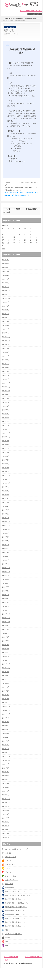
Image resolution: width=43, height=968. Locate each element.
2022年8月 (5, 444)
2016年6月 (5, 729)
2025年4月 (5, 321)
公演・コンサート (11, 880)
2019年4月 (5, 598)
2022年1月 (5, 471)
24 (3, 243)
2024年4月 (5, 367)
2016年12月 (6, 706)
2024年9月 (5, 348)
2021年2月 (5, 514)
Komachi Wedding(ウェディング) (16, 849)
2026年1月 (5, 287)
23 (36, 240)
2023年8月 (5, 398)
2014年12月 (6, 799)
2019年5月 (5, 595)
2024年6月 (5, 360)
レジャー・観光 (10, 876)
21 (25, 240)
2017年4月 (5, 691)
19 (14, 240)
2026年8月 (5, 260)
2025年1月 (5, 333)
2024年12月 (6, 337)
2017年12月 (6, 660)
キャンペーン (10, 864)
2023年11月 (6, 387)
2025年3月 (5, 325)
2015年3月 (5, 787)
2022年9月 (5, 441)
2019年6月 (5, 591)
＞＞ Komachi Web (11, 957)
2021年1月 (5, 518)
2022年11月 (6, 433)
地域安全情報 (19, 18)
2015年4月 (5, 783)
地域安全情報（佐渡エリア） (15, 899)
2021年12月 (6, 475)
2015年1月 (5, 795)
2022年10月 (6, 437)
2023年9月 (5, 394)
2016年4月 (5, 737)
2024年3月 (5, 371)
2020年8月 (5, 537)
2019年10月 (6, 575)
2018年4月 (5, 645)
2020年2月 (5, 560)
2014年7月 (5, 818)
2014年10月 (6, 806)
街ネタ (7, 945)
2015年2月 (5, 791)
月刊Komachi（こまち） (13, 934)
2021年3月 (5, 510)
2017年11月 (6, 664)
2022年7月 (5, 448)
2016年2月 (5, 745)
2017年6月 (5, 683)
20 (19, 240)
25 (8, 243)
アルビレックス (10, 857)
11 (8, 237)
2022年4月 (5, 460)
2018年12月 (6, 614)
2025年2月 (5, 329)
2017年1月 (5, 702)
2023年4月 (5, 414)
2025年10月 (6, 298)
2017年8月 (5, 675)
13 (19, 237)
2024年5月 (5, 364)
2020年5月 (5, 548)
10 (3, 237)
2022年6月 (5, 452)
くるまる (8, 853)
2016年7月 (5, 725)
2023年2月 (5, 421)
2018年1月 (5, 656)
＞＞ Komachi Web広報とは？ (31, 11)
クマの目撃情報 (33, 209)
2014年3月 (5, 833)
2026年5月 (5, 271)
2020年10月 (6, 529)
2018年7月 (5, 633)
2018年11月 (6, 618)
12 (14, 237)
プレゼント (9, 872)
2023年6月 (5, 406)
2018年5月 (5, 641)
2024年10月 (6, 344)
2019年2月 (5, 606)
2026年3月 (5, 279)
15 (31, 237)
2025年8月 (5, 306)
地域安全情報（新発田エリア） (16, 907)
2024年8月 (5, 352)
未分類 (7, 937)
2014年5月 (5, 825)
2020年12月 (6, 521)
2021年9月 (5, 487)
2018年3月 (5, 648)
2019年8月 (5, 583)
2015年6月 (5, 775)
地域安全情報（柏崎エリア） (15, 914)
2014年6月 (5, 822)
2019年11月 (6, 571)
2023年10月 (6, 390)
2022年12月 (6, 429)
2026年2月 (5, 283)
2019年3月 (5, 602)
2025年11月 (6, 294)
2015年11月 (6, 756)
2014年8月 (5, 814)
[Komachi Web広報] (21, 7)
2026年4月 (5, 275)
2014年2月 (5, 837)
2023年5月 (5, 410)
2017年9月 (5, 672)
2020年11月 (6, 525)
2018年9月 (5, 625)
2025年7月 (5, 310)
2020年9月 (5, 533)
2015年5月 (5, 779)
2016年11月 (6, 710)
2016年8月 (5, 722)
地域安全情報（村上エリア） (15, 910)
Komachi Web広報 (8, 18)
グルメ (7, 868)
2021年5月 (5, 502)
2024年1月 (5, 379)
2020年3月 (5, 556)
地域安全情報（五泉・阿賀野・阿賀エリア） (20, 895)
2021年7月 (5, 494)
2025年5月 (5, 317)
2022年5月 (5, 456)
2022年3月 (5, 464)
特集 (6, 941)
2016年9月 (5, 718)
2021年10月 (6, 483)
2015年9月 (5, 764)
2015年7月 (5, 772)
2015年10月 (6, 760)
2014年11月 (6, 802)
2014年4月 (5, 829)
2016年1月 (5, 749)
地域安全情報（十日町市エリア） (17, 903)
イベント (8, 860)
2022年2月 (5, 467)
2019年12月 (6, 568)
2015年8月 (5, 768)
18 (8, 240)
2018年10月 (6, 622)
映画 (6, 930)
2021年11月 (6, 479)
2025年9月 (5, 302)
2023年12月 (6, 383)
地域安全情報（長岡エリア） (15, 922)
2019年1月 (5, 610)
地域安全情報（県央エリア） (15, 918)
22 (31, 240)
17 (3, 240)
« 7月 (3, 248)
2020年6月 (5, 545)
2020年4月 (5, 552)
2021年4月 (5, 506)
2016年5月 (5, 733)
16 (36, 237)
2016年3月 (5, 741)
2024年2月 (5, 375)
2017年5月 (5, 687)
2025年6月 (5, 314)
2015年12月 (6, 752)
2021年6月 (5, 498)
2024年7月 (5, 356)
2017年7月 (5, 679)
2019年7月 (5, 587)
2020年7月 (5, 541)
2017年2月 (5, 699)
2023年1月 (5, 425)
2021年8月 (5, 491)
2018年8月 (5, 629)
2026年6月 (5, 267)
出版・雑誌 (9, 884)
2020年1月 (5, 564)
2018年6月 (5, 637)
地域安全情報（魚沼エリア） (15, 926)
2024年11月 (6, 340)
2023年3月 (5, 417)
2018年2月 (5, 652)
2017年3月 (5, 695)
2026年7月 (5, 263)
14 (25, 237)
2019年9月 (5, 579)
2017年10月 (6, 668)
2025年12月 (6, 290)
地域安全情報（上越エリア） (15, 891)
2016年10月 (6, 714)
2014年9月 (5, 810)
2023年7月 (5, 402)
